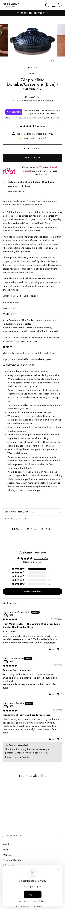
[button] (27, 126)
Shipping (28, 100)
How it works (40, 174)
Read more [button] (49, 642)
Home (31, 73)
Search (6, 844)
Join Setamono (13, 835)
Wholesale (7, 854)
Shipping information (21, 511)
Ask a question (16, 518)
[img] (10, 619)
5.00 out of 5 (41, 558)
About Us (7, 849)
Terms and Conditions (13, 860)
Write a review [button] (32, 591)
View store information (17, 191)
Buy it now (32, 157)
